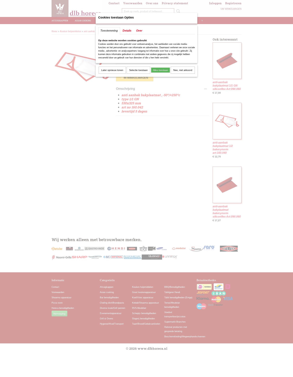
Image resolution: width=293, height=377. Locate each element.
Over (139, 30)
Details (127, 30)
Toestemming (109, 30)
